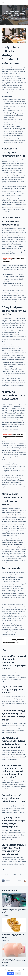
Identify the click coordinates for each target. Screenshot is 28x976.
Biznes (20, 18)
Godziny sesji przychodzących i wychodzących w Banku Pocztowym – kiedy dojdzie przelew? (13, 960)
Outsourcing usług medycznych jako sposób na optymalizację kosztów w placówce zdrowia (14, 910)
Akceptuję (11, 973)
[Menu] (25, 2)
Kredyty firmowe (7, 874)
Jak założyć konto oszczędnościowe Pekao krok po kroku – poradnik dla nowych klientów (13, 935)
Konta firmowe (15, 872)
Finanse (23, 18)
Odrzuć (17, 973)
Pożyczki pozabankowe (18, 874)
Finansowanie (6, 872)
